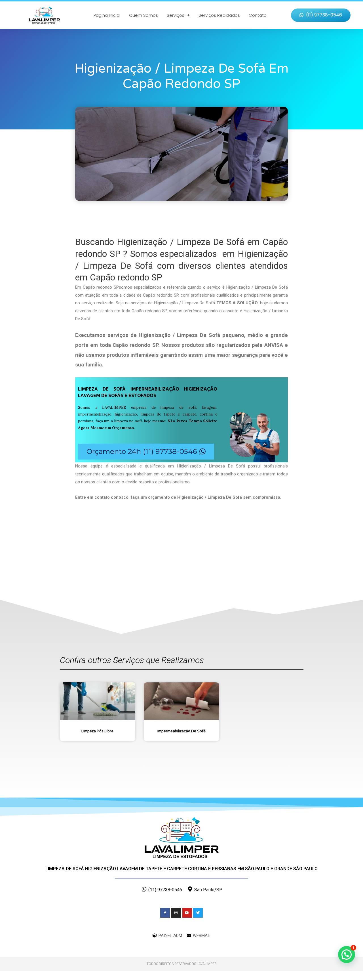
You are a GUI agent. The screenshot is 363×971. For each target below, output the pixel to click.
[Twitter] (198, 913)
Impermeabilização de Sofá (181, 731)
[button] (321, 15)
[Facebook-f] (165, 913)
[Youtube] (187, 913)
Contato (258, 15)
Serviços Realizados (219, 15)
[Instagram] (176, 913)
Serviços (175, 15)
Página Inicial (107, 15)
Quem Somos (143, 15)
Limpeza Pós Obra (97, 731)
